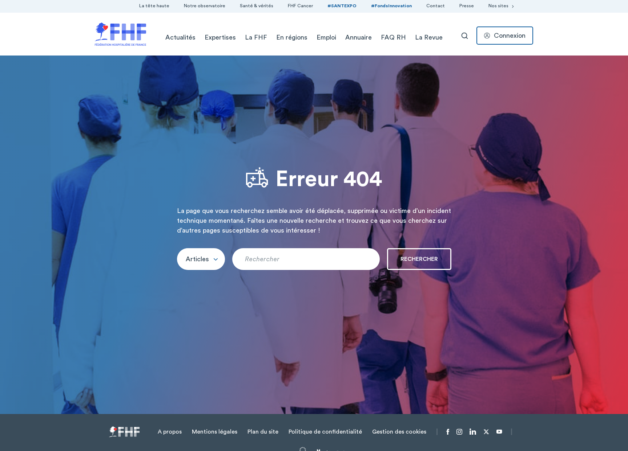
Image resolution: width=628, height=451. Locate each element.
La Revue (429, 37)
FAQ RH (393, 37)
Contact (435, 6)
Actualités (180, 37)
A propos (170, 432)
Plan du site (262, 432)
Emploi (326, 37)
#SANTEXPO (342, 6)
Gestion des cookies (399, 432)
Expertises (220, 37)
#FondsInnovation (391, 6)
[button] (201, 259)
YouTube (499, 431)
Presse (466, 6)
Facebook (448, 431)
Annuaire (358, 37)
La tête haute (154, 6)
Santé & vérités (256, 6)
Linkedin (473, 431)
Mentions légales (214, 432)
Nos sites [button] (498, 6)
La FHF (256, 37)
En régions (291, 37)
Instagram (459, 431)
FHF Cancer (300, 6)
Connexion (510, 35)
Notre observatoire (204, 6)
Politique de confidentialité (325, 432)
